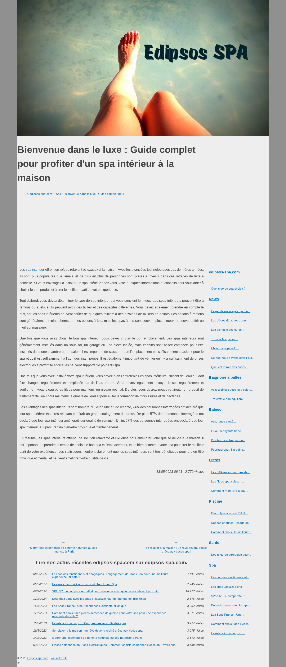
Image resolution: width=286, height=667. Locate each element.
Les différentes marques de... (230, 472)
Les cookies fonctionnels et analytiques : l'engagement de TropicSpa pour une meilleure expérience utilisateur (110, 575)
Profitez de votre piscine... (228, 440)
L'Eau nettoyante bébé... (227, 431)
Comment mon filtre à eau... (229, 490)
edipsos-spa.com (41, 193)
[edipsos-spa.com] (143, 68)
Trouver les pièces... (224, 339)
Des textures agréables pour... (231, 554)
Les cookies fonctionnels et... (230, 577)
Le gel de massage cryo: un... (230, 311)
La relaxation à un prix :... (228, 633)
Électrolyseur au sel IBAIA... (229, 513)
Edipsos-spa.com (37, 658)
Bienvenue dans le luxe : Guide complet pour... (96, 193)
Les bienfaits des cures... (227, 329)
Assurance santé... (223, 421)
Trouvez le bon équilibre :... (229, 398)
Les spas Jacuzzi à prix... (227, 586)
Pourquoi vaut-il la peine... (228, 449)
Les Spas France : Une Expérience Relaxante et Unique (89, 605)
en (18, 662)
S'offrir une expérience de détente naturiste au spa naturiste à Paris (63, 549)
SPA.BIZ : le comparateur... (229, 596)
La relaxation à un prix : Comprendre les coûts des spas (89, 623)
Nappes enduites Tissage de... (231, 522)
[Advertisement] (111, 228)
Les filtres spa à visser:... (227, 481)
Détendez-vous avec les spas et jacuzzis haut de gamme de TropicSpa (99, 598)
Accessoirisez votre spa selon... (232, 389)
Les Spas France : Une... (227, 614)
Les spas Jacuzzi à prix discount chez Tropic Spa (84, 584)
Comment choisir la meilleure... (231, 532)
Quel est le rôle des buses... (229, 367)
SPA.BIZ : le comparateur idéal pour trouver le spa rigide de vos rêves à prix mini (105, 591)
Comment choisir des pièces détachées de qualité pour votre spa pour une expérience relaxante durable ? (109, 614)
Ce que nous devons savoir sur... (233, 357)
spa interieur (35, 269)
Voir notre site (59, 658)
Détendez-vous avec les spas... (232, 605)
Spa (58, 193)
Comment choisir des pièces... (231, 623)
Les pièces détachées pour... (230, 320)
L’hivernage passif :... (225, 348)
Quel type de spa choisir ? (228, 288)
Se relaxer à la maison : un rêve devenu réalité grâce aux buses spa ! (176, 549)
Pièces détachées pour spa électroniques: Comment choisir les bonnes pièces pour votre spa (114, 644)
